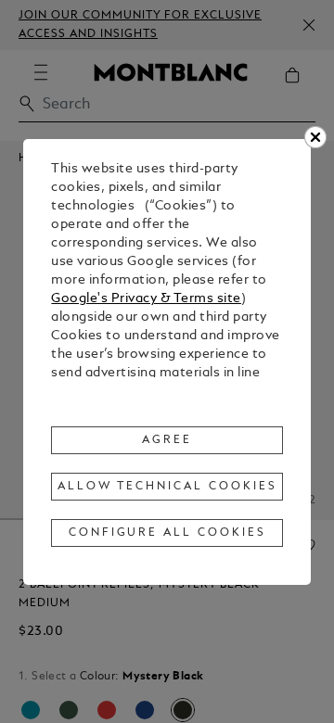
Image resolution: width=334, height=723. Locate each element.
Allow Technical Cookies (167, 486)
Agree (167, 440)
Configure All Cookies (167, 533)
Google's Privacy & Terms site (146, 299)
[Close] (315, 137)
